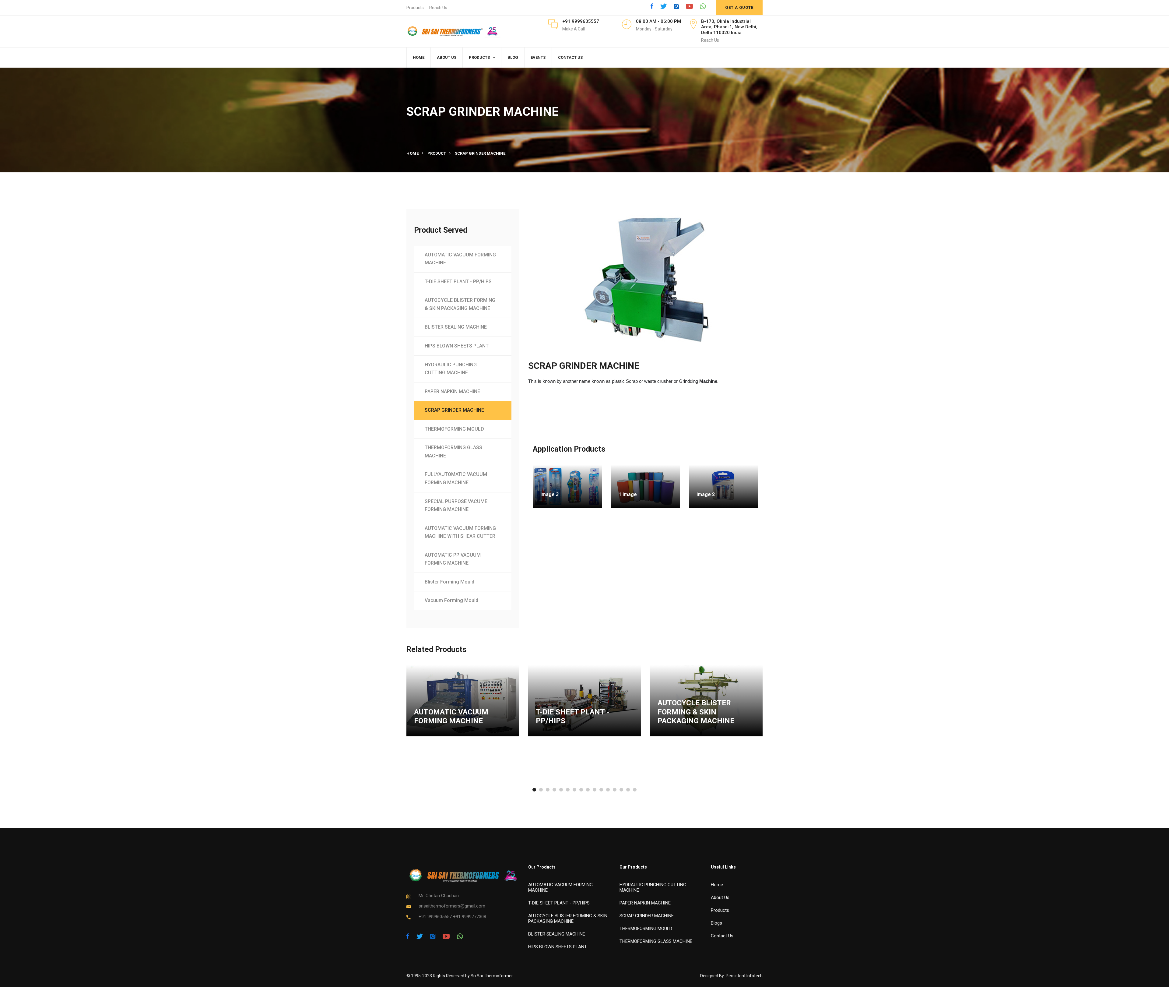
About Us (720, 897)
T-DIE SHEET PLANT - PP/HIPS (458, 281)
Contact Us (722, 936)
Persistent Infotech (744, 975)
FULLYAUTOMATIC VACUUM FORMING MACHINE (456, 478)
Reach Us (438, 7)
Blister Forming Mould (449, 582)
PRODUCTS (479, 57)
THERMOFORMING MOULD (454, 429)
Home (412, 153)
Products (415, 7)
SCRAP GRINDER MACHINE (454, 410)
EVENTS (538, 57)
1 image (628, 494)
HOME (418, 57)
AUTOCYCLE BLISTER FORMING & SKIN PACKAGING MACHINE (460, 304)
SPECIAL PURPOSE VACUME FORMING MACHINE (456, 506)
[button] (534, 789)
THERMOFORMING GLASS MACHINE (453, 452)
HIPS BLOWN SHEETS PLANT (457, 346)
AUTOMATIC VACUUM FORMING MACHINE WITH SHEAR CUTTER (460, 532)
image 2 (706, 494)
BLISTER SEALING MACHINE (456, 327)
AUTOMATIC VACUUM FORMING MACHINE (460, 259)
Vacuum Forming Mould (451, 600)
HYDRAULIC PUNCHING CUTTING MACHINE (451, 369)
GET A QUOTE (739, 7)
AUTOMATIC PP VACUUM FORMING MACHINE (453, 559)
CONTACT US (570, 57)
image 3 (549, 494)
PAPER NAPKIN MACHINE (452, 391)
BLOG (512, 57)
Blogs (716, 923)
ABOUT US (446, 57)
